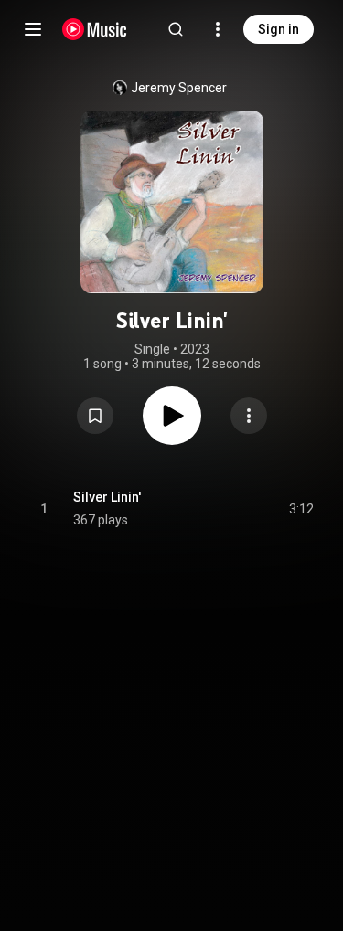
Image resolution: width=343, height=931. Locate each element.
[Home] (94, 29)
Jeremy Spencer (179, 87)
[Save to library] (95, 416)
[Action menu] (248, 415)
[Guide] (33, 29)
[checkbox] (301, 509)
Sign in (278, 29)
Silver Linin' (107, 497)
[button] (95, 415)
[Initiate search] (175, 29)
